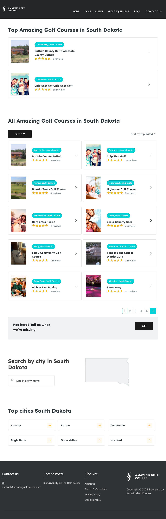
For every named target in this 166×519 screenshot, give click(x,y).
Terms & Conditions (96, 489)
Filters (19, 134)
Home (76, 11)
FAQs (137, 11)
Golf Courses (94, 11)
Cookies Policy (93, 499)
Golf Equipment (118, 11)
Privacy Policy (92, 494)
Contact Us (154, 11)
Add (143, 326)
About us (90, 483)
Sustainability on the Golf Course (62, 483)
